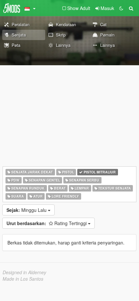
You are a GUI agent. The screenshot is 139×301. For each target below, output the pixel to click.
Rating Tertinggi (47, 223)
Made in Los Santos (23, 278)
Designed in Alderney (24, 272)
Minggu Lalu (27, 210)
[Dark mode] (121, 8)
